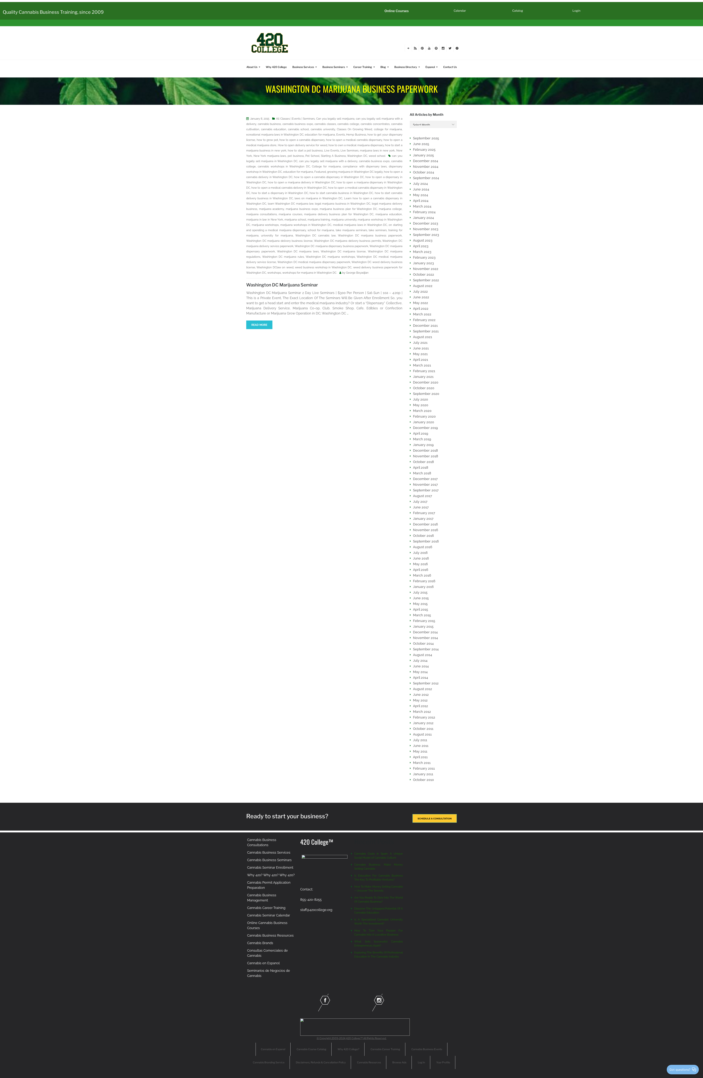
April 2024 (420, 201)
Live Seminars (349, 150)
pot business (296, 156)
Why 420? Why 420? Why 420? (271, 875)
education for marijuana (320, 134)
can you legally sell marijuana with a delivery (328, 161)
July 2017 (420, 501)
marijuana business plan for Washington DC (348, 209)
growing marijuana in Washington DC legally (355, 171)
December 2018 (425, 450)
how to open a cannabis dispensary (301, 140)
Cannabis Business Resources (270, 935)
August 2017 (422, 496)
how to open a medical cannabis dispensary (354, 140)
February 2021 (424, 371)
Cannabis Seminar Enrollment (270, 867)
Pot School (312, 156)
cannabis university (323, 129)
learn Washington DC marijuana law (290, 203)
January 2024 (423, 218)
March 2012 (422, 712)
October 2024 (423, 172)
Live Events (331, 150)
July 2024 (420, 184)
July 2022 (420, 291)
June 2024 (421, 189)
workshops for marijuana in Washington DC (309, 272)
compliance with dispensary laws (365, 166)
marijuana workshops (265, 225)
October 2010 (423, 780)
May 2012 (420, 700)
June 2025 (421, 144)
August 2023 (422, 240)
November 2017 (425, 484)
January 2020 (423, 422)
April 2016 (420, 570)
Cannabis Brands (260, 943)
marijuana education (388, 214)
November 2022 (425, 269)
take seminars (378, 230)
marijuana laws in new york (377, 150)
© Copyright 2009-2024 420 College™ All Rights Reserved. (351, 1038)
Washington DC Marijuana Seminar (282, 285)
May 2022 (420, 303)
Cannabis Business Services (268, 852)
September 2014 (426, 649)
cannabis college (348, 124)
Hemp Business (356, 134)
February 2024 (424, 212)
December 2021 (425, 325)
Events (340, 134)
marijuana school (295, 219)
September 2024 (426, 178)
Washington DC (357, 156)
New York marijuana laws (270, 156)
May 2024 (420, 195)
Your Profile (443, 1062)
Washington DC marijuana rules (283, 256)
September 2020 (426, 394)
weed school (377, 156)
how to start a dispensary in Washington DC (280, 193)
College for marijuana (326, 166)
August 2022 (422, 286)
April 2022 (420, 308)
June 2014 (421, 666)
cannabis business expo (297, 124)
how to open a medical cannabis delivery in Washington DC (289, 187)
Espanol (430, 66)
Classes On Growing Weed (354, 129)
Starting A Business (333, 156)
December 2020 (425, 382)
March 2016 (422, 575)
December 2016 (425, 524)
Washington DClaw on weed (274, 267)
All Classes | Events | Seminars (295, 118)
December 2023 (425, 223)
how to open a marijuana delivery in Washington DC (301, 182)
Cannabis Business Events (426, 1049)
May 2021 (420, 354)
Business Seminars (333, 66)
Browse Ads (399, 1062)
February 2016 (424, 581)
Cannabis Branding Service (268, 1062)
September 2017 (426, 490)
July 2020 (420, 399)
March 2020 (422, 411)
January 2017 (423, 519)
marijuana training (319, 219)
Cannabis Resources (369, 1062)
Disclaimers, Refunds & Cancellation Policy (321, 1062)
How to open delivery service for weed (302, 145)
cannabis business (269, 124)
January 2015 (423, 626)
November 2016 (425, 530)
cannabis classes (325, 124)
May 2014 (420, 672)
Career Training (362, 66)
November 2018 (425, 456)
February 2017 (424, 513)
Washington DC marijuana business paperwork (370, 235)
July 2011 (420, 740)
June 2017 (421, 507)
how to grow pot (267, 140)
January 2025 (423, 155)
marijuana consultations (261, 214)
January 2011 (423, 774)
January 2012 (423, 723)
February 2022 (424, 320)
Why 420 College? (348, 1049)
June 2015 (421, 598)
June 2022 (421, 297)
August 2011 (422, 734)
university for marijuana (277, 235)
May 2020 (420, 405)
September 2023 (426, 235)
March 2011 (422, 763)
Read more (259, 325)
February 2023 (424, 257)
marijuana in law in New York (264, 219)
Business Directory (405, 66)
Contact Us (450, 66)
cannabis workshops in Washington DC (284, 166)
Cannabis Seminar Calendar (268, 915)
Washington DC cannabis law (315, 235)
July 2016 (420, 553)
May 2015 (420, 604)
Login (576, 10)
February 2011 (424, 768)
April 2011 (420, 757)
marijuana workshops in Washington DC (305, 225)
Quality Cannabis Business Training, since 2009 (53, 12)
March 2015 (422, 615)
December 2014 (425, 632)
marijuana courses (290, 214)
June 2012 (421, 695)
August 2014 (422, 655)
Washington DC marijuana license (343, 251)
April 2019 (420, 433)
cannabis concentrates (375, 124)
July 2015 (420, 592)
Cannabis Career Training (266, 908)
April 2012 (420, 706)
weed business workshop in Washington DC (323, 267)
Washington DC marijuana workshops (330, 256)
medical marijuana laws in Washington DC (360, 225)
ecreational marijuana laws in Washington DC (275, 134)
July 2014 (420, 660)
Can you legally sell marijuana (335, 118)
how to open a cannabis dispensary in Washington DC (329, 177)
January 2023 (423, 263)
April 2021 (420, 360)
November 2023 (425, 229)
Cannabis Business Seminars (269, 860)
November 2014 (425, 638)
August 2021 (422, 337)
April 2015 (420, 609)
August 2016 (422, 547)
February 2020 (424, 416)
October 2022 (423, 274)
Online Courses (396, 11)
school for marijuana (321, 230)
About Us (251, 66)
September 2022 (426, 280)
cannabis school (298, 129)
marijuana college (390, 209)
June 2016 (421, 558)
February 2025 (424, 149)
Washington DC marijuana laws (298, 251)
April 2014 (420, 677)
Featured (320, 171)
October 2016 (423, 536)
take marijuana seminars (351, 230)
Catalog (517, 10)
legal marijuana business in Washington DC (342, 203)
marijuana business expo (302, 209)
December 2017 (425, 479)
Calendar (460, 10)
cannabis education (273, 129)
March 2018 (422, 473)
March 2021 (422, 365)
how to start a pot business (305, 150)
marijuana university (343, 219)
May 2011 (420, 751)
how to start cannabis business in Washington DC (341, 193)
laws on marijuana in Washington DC (319, 198)
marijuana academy (271, 209)
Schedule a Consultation (435, 818)
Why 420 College (276, 66)
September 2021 (426, 331)
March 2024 (422, 206)
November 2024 (425, 166)
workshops (274, 272)
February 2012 (424, 717)
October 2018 (423, 462)
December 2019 (425, 428)
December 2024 (425, 161)
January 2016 (423, 587)
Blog (383, 66)
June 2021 (421, 348)
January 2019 (423, 445)
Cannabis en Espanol (263, 963)
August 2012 (422, 689)
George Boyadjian (357, 272)
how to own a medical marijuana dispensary (356, 145)
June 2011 (420, 746)
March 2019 (422, 439)
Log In (421, 1062)
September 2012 (426, 683)
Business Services (303, 66)
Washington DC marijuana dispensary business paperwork (331, 246)
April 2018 (420, 467)
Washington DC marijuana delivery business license (279, 240)
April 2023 (420, 246)
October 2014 (423, 643)
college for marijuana (388, 129)
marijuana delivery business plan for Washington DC (338, 214)
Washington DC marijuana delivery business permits (347, 240)
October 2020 (423, 388)
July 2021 (420, 342)
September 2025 (426, 138)
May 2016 (420, 564)
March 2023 (422, 252)
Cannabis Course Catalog (311, 1049)
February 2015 (424, 621)
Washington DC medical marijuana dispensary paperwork (313, 262)
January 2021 (423, 377)
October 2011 (423, 729)
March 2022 (422, 314)
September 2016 (426, 541)
